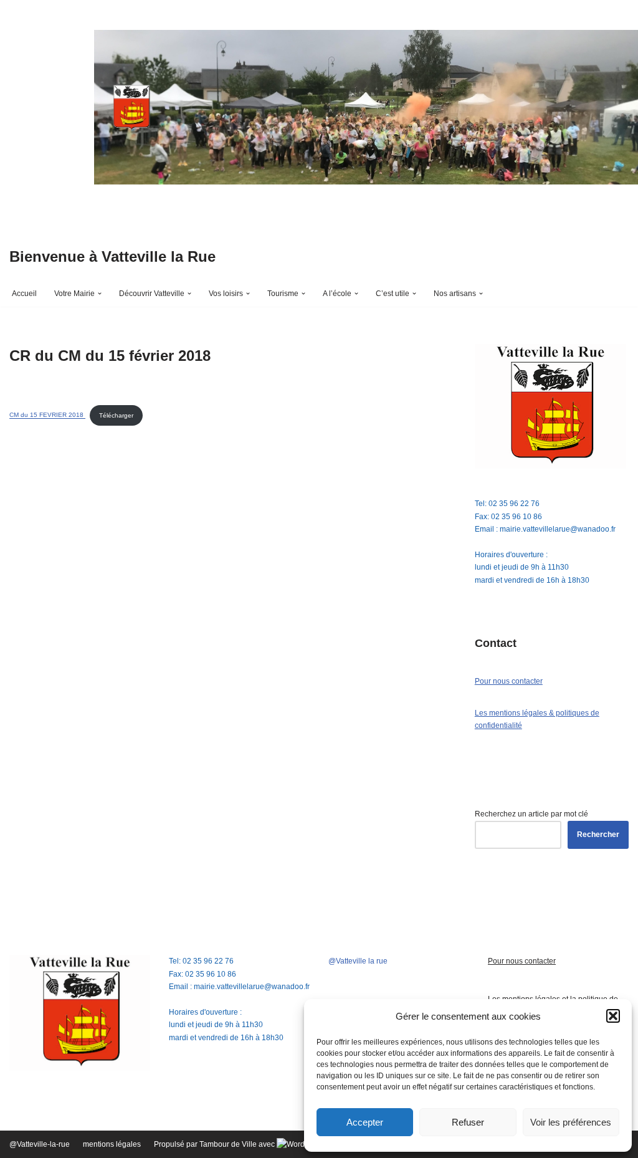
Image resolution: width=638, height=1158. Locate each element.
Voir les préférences (570, 1122)
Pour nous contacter (509, 681)
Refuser (468, 1122)
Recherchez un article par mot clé (531, 814)
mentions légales (112, 1144)
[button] (613, 1016)
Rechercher (598, 834)
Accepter (364, 1122)
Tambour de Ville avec (238, 1144)
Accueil (24, 293)
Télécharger (116, 415)
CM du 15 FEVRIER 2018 (47, 415)
